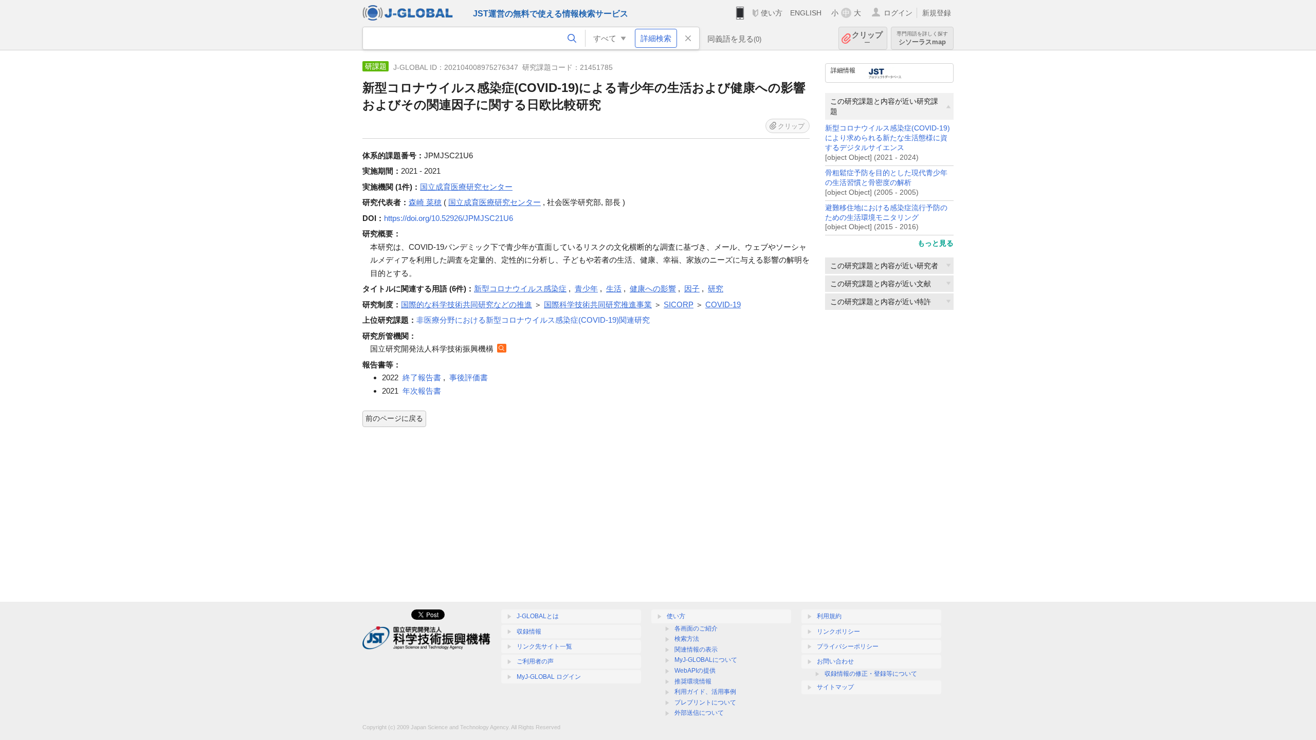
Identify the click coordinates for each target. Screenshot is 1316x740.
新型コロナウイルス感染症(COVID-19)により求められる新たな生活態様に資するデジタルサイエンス (887, 138)
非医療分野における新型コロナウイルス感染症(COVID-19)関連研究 (533, 320)
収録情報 (529, 631)
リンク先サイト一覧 (544, 646)
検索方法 (686, 638)
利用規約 (829, 616)
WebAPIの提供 (695, 670)
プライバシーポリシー (848, 646)
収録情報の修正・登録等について (871, 673)
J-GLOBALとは (538, 616)
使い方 (771, 13)
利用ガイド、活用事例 (705, 691)
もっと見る (936, 243)
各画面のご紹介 (696, 628)
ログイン (898, 13)
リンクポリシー (838, 631)
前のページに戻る (394, 418)
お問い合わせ (835, 661)
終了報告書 (422, 377)
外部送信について (699, 712)
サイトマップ (835, 687)
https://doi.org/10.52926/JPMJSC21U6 (448, 218)
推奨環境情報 (692, 681)
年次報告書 (422, 390)
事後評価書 (468, 377)
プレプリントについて (705, 702)
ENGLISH (805, 13)
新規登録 (936, 13)
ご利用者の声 (535, 661)
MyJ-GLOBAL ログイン (549, 676)
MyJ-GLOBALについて (705, 659)
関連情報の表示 (696, 649)
